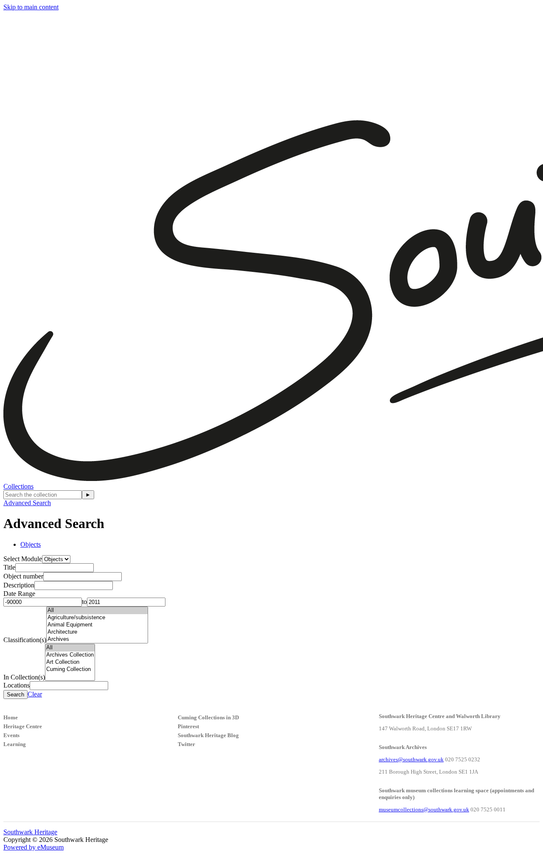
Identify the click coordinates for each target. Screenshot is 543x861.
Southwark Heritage (30, 832)
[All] (97, 610)
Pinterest (188, 726)
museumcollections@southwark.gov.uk (424, 809)
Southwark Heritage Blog (208, 735)
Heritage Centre (22, 726)
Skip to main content (31, 7)
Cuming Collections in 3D (208, 717)
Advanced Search (27, 502)
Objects (30, 544)
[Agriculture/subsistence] (97, 617)
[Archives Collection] (70, 655)
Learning (14, 744)
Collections (18, 486)
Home (10, 717)
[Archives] (97, 639)
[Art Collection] (70, 662)
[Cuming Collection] (70, 669)
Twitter (186, 744)
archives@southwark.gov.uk (411, 759)
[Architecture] (97, 632)
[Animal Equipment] (97, 625)
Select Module (22, 558)
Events (11, 735)
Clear (35, 694)
